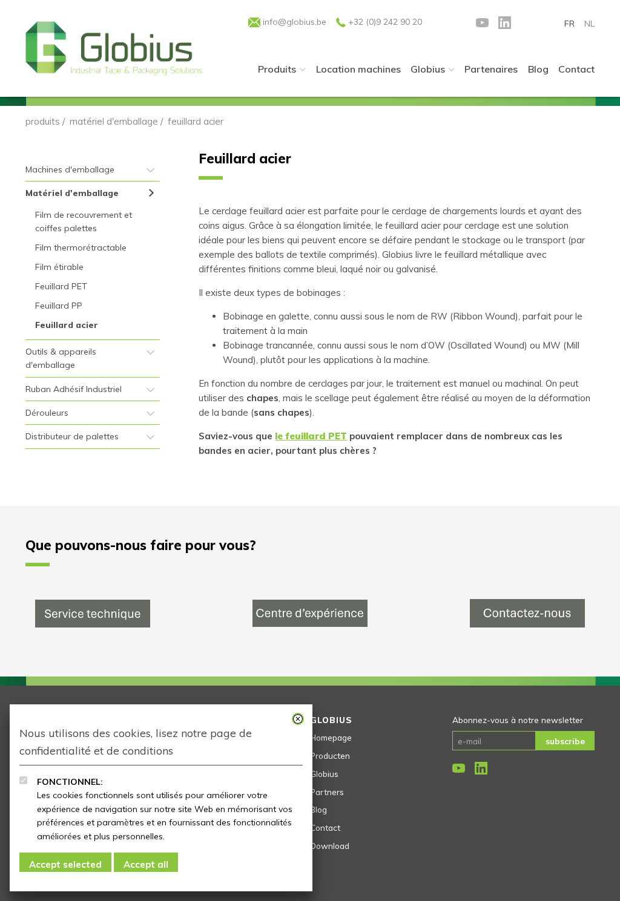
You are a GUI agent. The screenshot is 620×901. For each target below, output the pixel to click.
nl (589, 23)
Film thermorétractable (81, 247)
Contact (325, 827)
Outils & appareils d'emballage (60, 358)
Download (329, 845)
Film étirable (59, 266)
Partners (327, 792)
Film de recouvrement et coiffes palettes (83, 221)
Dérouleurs (46, 412)
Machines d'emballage (69, 169)
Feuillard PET (61, 286)
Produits (277, 69)
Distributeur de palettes (72, 436)
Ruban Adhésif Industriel (73, 389)
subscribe (565, 741)
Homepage (331, 737)
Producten (330, 755)
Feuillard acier (66, 324)
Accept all (146, 864)
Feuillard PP (58, 305)
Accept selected (65, 864)
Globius (428, 69)
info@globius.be (293, 21)
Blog (318, 809)
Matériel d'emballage (114, 121)
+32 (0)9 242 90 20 (384, 21)
